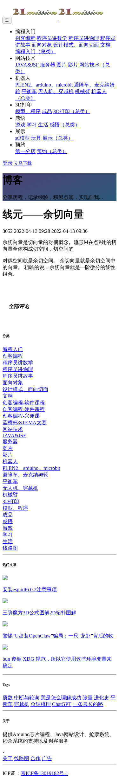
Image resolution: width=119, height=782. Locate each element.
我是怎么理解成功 (61, 697)
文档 (105, 45)
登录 (8, 163)
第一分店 (25, 151)
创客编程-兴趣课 (21, 416)
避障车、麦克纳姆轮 (25, 475)
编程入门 (13, 349)
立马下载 (23, 163)
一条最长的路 (88, 704)
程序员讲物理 (84, 38)
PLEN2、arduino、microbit (44, 84)
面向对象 (42, 45)
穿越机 (21, 704)
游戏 (20, 124)
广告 (47, 758)
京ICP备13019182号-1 (44, 773)
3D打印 (11, 501)
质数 (8, 697)
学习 (32, 124)
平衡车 (29, 91)
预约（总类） (52, 151)
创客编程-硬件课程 (24, 409)
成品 (47, 111)
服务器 (47, 64)
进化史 (101, 697)
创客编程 (25, 38)
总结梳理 (40, 704)
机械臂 (82, 91)
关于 (8, 758)
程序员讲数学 (52, 38)
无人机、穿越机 (56, 91)
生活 (43, 124)
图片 (61, 64)
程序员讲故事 (18, 376)
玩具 (36, 138)
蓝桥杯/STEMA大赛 (25, 422)
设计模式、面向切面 (76, 45)
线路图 (10, 548)
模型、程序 (28, 111)
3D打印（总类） (71, 111)
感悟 (8, 521)
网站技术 (13, 429)
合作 (35, 758)
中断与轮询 (26, 697)
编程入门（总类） (35, 51)
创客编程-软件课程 (24, 402)
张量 (88, 697)
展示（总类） (58, 138)
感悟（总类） (65, 124)
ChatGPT (61, 704)
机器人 (10, 461)
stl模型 (22, 138)
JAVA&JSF (27, 64)
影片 (73, 64)
